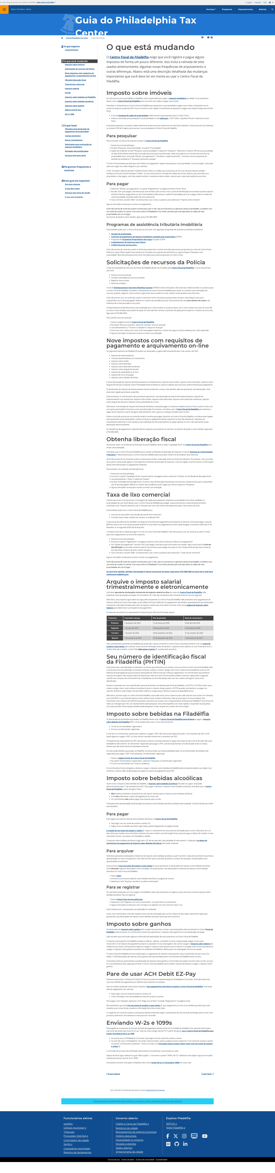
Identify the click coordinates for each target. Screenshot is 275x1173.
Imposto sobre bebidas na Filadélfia (80, 97)
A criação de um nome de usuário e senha (124, 830)
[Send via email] (208, 37)
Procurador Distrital (75, 1136)
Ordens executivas (126, 1136)
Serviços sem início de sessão (77, 193)
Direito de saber (127, 1159)
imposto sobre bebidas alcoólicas (163, 783)
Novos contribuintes (73, 140)
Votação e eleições (126, 1143)
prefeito (68, 1123)
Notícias (262, 9)
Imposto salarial (72, 88)
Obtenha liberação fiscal (75, 80)
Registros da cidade (127, 1128)
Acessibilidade (161, 1159)
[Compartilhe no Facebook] (202, 37)
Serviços (210, 9)
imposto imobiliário (177, 98)
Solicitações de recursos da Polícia (79, 69)
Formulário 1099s (172, 1062)
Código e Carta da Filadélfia (131, 1123)
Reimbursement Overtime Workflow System (133, 288)
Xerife (67, 1144)
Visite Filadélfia (174, 1127)
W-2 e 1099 (69, 114)
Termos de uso (114, 1159)
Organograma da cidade (129, 1151)
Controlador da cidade (76, 1140)
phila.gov (164, 118)
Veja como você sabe (45, 2)
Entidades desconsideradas (76, 151)
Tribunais (69, 1132)
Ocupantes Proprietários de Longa (137, 239)
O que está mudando (74, 197)
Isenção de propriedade (121, 234)
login (119, 876)
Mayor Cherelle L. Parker (21, 9)
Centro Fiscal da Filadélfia (129, 57)
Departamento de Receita (155, 1090)
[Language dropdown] (271, 2)
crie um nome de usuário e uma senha (143, 1005)
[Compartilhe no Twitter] (205, 37)
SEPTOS (170, 1123)
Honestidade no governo (129, 1140)
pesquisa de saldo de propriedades (133, 115)
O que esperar (114, 1074)
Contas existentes (73, 136)
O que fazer (207, 1074)
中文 (265, 3)
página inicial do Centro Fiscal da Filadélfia (136, 758)
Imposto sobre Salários (201, 944)
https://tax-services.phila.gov (130, 899)
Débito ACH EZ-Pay (73, 110)
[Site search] (272, 9)
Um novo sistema (72, 184)
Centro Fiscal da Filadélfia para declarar (177, 719)
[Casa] (62, 38)
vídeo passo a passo (146, 649)
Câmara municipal (74, 1127)
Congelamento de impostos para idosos (128, 242)
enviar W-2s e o (158, 1062)
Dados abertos (124, 1147)
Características (71, 50)
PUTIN (67, 93)
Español (257, 3)
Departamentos (245, 9)
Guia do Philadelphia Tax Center (77, 38)
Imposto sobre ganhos (74, 106)
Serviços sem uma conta (75, 155)
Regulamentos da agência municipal (136, 1132)
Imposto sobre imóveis (75, 64)
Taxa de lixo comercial (74, 84)
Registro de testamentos (77, 1152)
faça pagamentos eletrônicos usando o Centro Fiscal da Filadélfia (175, 986)
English (249, 3)
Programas (227, 9)
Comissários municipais (77, 1148)
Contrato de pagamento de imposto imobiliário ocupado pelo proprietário (143, 237)
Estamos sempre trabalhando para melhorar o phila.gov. (137, 1101)
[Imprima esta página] (214, 37)
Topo (267, 1113)
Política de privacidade (145, 1159)
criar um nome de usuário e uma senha (135, 866)
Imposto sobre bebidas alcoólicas (79, 101)
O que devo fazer (72, 188)
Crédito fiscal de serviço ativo (124, 245)
